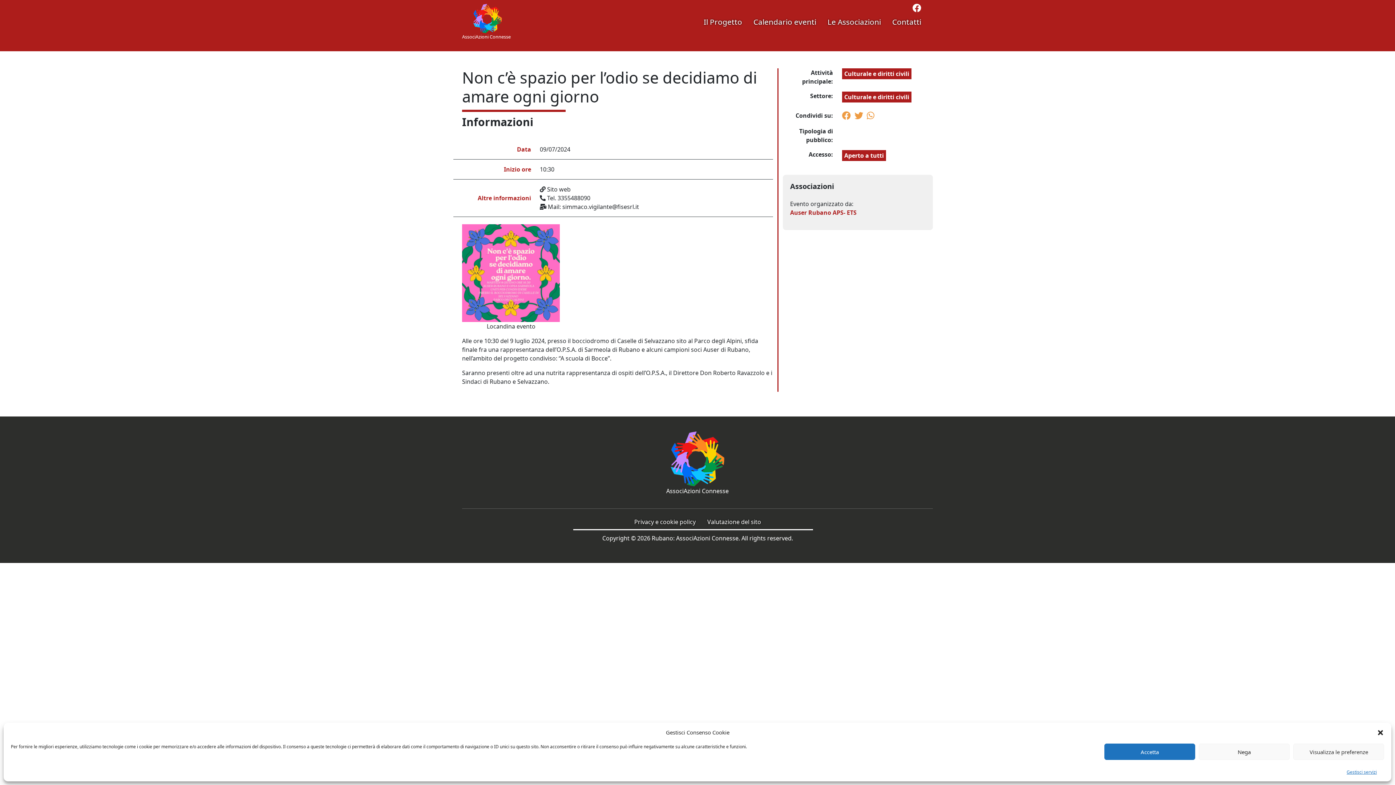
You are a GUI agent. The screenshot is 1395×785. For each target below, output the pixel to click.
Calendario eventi (784, 22)
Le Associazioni (854, 22)
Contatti (906, 22)
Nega (1244, 752)
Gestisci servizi (1362, 772)
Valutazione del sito (734, 522)
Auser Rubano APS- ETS (823, 213)
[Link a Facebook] (917, 9)
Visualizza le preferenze (1339, 752)
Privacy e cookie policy (665, 522)
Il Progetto (723, 22)
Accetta (1150, 752)
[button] (1380, 732)
